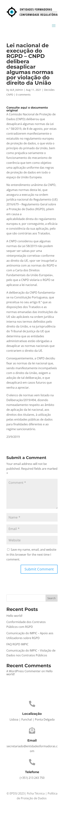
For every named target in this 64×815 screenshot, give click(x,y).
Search (51, 598)
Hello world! (14, 616)
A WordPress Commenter (23, 671)
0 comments (23, 94)
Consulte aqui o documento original (27, 109)
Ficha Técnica (36, 793)
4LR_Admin (16, 89)
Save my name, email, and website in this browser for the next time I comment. (31, 554)
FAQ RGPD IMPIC (17, 644)
